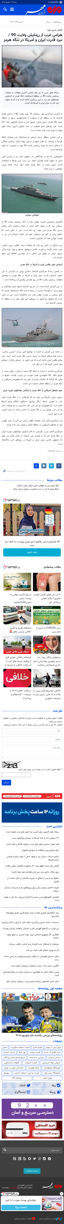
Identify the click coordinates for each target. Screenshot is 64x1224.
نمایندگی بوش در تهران (14, 1068)
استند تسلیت (9, 1052)
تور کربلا (22, 1052)
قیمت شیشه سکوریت (20, 1047)
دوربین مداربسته (36, 1057)
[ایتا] (14, 1159)
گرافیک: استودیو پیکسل (23, 1218)
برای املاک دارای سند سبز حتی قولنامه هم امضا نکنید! (35, 872)
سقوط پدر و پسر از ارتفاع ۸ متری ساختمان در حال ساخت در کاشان (33, 880)
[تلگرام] (49, 1159)
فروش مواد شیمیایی (51, 1062)
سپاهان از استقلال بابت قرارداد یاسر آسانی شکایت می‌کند (34, 944)
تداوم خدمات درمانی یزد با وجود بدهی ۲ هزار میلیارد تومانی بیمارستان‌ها (33, 858)
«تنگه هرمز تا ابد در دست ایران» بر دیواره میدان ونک (36, 489)
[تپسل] (4, 500)
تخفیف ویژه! (21, 1207)
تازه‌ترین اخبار (54, 826)
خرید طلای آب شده (52, 1052)
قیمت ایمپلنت (30, 1062)
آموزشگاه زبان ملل (52, 1073)
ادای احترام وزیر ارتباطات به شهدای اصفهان (40, 850)
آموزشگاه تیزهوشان (52, 1068)
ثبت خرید (32, 552)
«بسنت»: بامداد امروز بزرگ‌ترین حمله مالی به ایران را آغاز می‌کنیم (30, 922)
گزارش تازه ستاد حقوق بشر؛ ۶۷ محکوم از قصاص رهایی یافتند (32, 866)
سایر (47, 22)
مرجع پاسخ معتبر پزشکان (14, 1057)
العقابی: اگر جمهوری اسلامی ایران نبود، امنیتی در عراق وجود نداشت (33, 936)
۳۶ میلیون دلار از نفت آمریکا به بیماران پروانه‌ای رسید (35, 838)
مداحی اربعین (54, 1057)
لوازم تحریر (37, 1047)
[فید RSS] (24, 1159)
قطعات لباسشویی (11, 1062)
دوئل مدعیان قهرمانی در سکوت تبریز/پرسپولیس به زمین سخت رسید (31, 958)
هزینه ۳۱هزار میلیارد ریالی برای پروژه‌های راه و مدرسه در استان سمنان (31, 889)
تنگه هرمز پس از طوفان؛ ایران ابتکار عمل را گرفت (38, 485)
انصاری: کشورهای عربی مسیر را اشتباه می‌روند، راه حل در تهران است (31, 898)
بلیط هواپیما (34, 1068)
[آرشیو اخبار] (19, 1159)
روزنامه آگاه (17, 1078)
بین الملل (57, 22)
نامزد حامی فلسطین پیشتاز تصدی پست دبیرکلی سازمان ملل (32, 981)
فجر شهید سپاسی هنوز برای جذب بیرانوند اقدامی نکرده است (32, 844)
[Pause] (7, 533)
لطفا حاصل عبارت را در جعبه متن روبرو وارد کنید (40, 769)
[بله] (44, 1159)
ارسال (6, 782)
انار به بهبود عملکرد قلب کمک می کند (42, 950)
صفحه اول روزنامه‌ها (50, 988)
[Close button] (61, 1193)
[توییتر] (34, 1159)
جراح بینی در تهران (53, 1047)
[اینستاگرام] (39, 1159)
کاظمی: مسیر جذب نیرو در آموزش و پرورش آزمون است (35, 966)
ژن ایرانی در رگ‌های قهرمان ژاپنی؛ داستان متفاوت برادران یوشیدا (31, 928)
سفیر (5, 1047)
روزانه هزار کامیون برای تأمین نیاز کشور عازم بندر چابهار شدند (32, 832)
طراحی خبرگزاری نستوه (47, 1218)
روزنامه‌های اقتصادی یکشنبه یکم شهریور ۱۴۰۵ (37, 1035)
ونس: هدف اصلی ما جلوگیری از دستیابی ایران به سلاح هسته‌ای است (31, 973)
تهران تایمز (47, 1078)
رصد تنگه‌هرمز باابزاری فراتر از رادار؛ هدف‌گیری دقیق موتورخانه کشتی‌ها (32, 914)
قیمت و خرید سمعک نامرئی (27, 1073)
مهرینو (6, 1073)
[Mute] (11, 533)
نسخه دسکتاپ (32, 1171)
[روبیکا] (29, 1159)
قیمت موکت (34, 1052)
